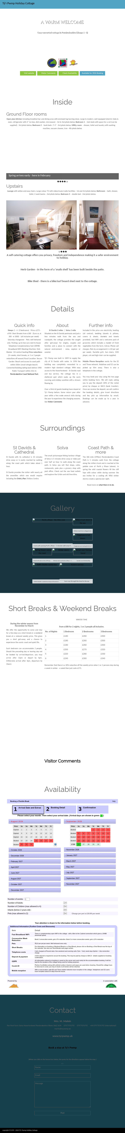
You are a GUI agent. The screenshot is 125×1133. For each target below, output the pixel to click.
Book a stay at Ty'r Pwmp (62, 1047)
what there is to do (106, 485)
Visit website (29, 73)
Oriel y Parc (21, 479)
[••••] (62, 225)
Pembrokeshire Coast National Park (24, 374)
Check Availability (70, 73)
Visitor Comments (48, 73)
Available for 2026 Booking (92, 73)
